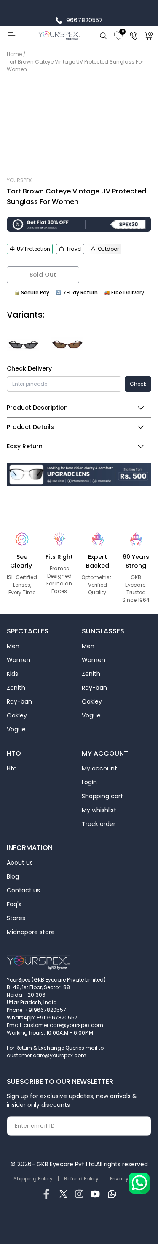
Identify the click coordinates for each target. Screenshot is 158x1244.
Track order (98, 824)
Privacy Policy (127, 1178)
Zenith (16, 687)
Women (18, 660)
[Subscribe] (141, 1126)
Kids (12, 674)
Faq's (14, 904)
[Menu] (11, 35)
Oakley (17, 715)
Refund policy (81, 1178)
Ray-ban (19, 701)
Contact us (23, 890)
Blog (13, 876)
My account (99, 768)
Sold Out (42, 274)
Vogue (16, 729)
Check (138, 383)
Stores (16, 918)
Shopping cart (102, 796)
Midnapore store (31, 932)
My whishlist (99, 810)
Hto (12, 768)
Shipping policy (33, 1178)
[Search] (103, 35)
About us (20, 862)
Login (89, 782)
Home (14, 54)
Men (13, 646)
